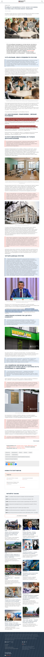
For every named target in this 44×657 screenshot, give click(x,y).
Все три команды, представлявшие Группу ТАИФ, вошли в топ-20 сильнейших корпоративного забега (12, 535)
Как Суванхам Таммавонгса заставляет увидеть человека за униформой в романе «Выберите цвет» (30, 554)
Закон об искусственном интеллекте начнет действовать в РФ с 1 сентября (22, 512)
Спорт (6, 530)
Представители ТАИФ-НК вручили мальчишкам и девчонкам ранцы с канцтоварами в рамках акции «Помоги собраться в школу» (12, 580)
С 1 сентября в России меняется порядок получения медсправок (20, 496)
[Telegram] (13, 464)
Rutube (18, 448)
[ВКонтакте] (7, 464)
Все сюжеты (22, 487)
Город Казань (14, 454)
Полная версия (8, 652)
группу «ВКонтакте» (29, 445)
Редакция (7, 644)
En (24, 644)
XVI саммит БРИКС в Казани (12, 479)
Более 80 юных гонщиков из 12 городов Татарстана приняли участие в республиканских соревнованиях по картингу (13, 558)
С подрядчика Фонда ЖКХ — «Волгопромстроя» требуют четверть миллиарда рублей (13, 626)
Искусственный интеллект (27, 479)
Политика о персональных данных (11, 648)
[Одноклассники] (9, 464)
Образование (14, 452)
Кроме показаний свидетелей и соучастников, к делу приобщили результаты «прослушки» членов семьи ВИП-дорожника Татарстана (31, 599)
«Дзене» (23, 448)
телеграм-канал (20, 445)
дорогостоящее (30, 50)
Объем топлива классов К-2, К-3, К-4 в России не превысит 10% (19, 499)
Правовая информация (9, 647)
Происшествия (26, 593)
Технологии (25, 571)
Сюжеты (9, 474)
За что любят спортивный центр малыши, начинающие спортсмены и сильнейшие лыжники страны (30, 623)
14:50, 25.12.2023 (7, 11)
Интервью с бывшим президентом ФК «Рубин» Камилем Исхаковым (30, 534)
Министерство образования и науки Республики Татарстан (17, 456)
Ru (22, 644)
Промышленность (8, 621)
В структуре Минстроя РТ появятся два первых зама (17, 507)
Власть (20, 452)
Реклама (6, 645)
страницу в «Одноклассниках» (17, 446)
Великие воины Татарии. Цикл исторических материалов (13, 483)
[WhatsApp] (11, 464)
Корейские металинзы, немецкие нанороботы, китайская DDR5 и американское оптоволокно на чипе (30, 576)
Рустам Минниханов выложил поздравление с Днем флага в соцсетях (21, 510)
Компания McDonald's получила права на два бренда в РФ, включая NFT (21, 501)
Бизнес (25, 452)
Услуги (30, 452)
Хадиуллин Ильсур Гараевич (11, 458)
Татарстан (8, 454)
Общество (7, 5)
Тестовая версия (8, 653)
